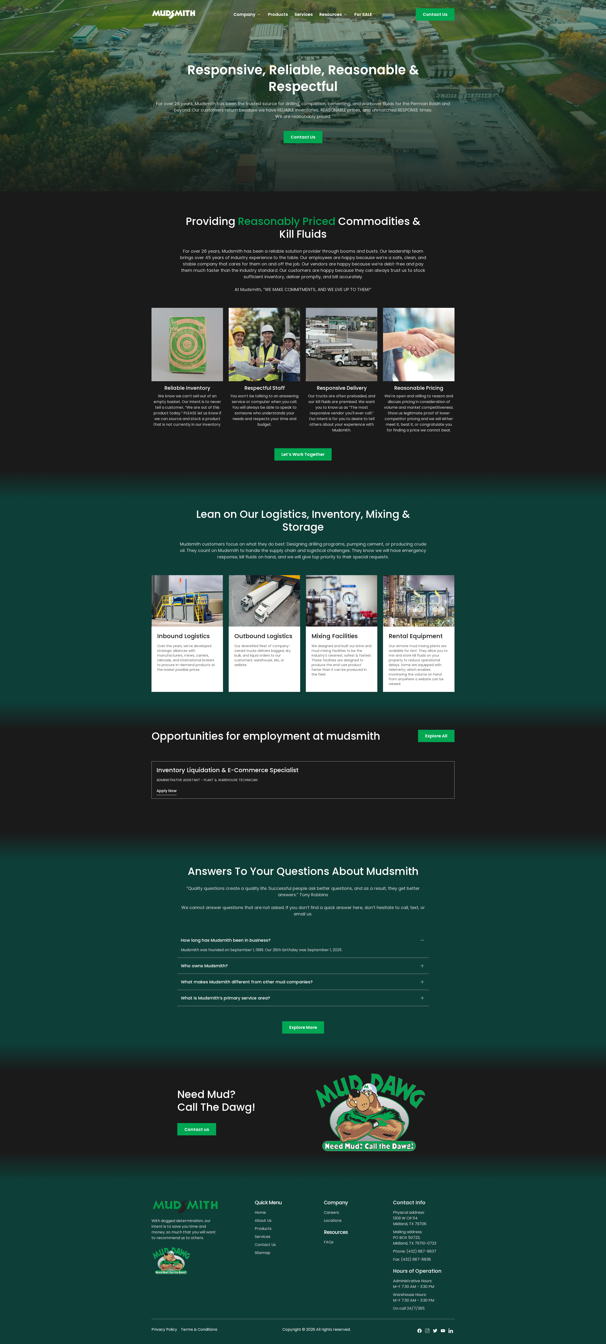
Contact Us (435, 14)
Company (244, 14)
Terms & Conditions (199, 1329)
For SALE (363, 14)
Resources (330, 14)
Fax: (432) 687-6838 (412, 1259)
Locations (333, 1220)
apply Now (166, 790)
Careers (331, 1212)
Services (303, 14)
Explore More (303, 1027)
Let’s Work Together (303, 454)
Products (278, 14)
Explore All (436, 736)
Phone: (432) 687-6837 (414, 1251)
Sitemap (262, 1252)
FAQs (329, 1242)
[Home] (174, 14)
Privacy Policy (164, 1329)
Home (260, 1212)
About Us (263, 1220)
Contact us (196, 1129)
